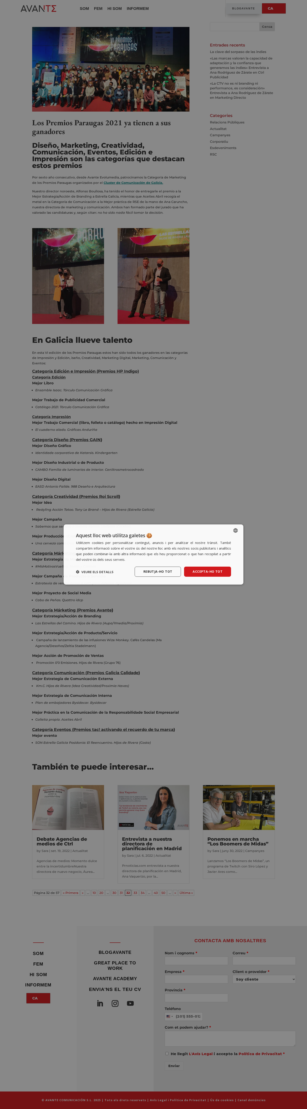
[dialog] (153, 554)
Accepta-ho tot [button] (207, 571)
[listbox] (235, 530)
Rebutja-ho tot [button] (157, 571)
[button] (94, 572)
